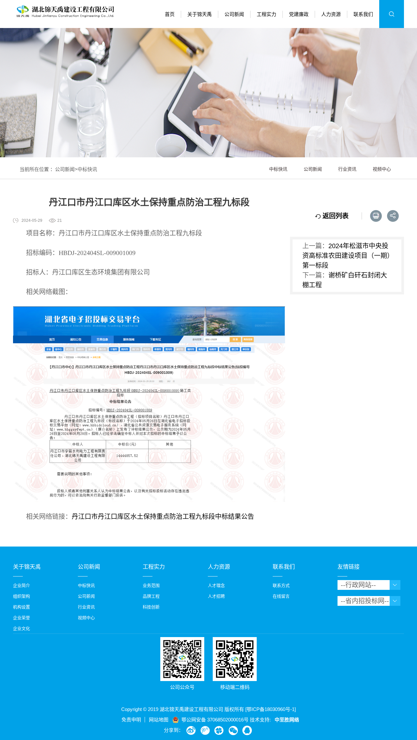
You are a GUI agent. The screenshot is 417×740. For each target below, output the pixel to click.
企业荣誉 (21, 617)
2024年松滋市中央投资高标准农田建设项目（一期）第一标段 (346, 255)
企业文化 (21, 628)
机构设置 (21, 607)
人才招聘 (216, 596)
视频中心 (382, 169)
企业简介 (21, 585)
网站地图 (158, 719)
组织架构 (21, 596)
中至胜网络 (287, 719)
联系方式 (281, 585)
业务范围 (151, 585)
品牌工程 (151, 596)
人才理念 (216, 585)
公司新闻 (65, 169)
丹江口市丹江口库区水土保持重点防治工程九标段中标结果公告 (163, 516)
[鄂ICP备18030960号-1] (270, 709)
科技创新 (151, 607)
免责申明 (131, 719)
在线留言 (281, 596)
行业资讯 (347, 169)
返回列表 (335, 216)
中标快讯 (87, 169)
